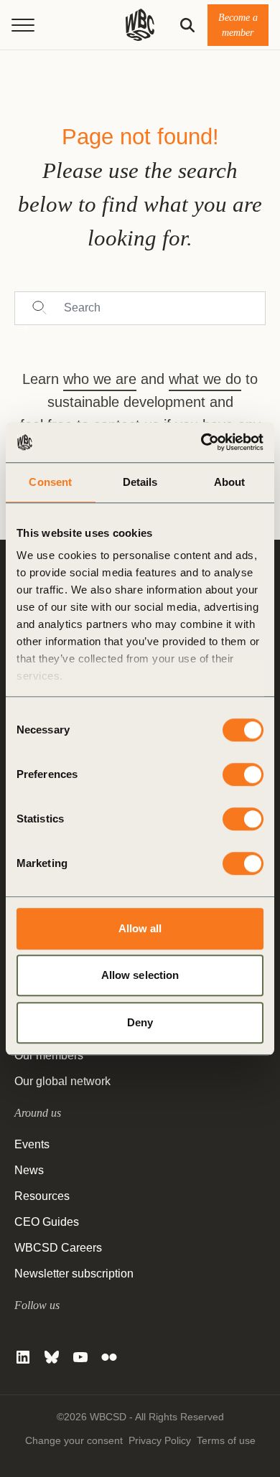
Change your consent (74, 1440)
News (29, 1170)
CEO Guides (46, 1222)
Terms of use (226, 1440)
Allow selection (140, 975)
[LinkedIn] (23, 1357)
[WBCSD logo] (140, 25)
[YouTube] (80, 1357)
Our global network (62, 1081)
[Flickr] (109, 1357)
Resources (42, 1196)
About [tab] (230, 482)
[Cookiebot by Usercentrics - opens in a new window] (201, 442)
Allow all (140, 928)
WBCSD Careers (58, 1248)
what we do (205, 379)
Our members (48, 1055)
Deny (140, 1022)
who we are (99, 379)
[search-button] (187, 25)
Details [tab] (140, 482)
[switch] (243, 774)
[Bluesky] (51, 1357)
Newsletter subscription (74, 1273)
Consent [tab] (50, 482)
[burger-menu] (22, 25)
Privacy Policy (160, 1440)
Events (32, 1144)
